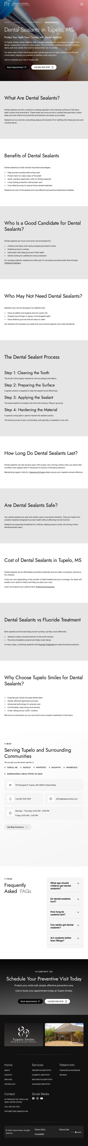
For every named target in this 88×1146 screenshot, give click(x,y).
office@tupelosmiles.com (16, 1111)
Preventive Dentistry (32, 22)
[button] (81, 4)
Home (7, 22)
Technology (10, 1084)
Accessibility (39, 1134)
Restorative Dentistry (42, 1079)
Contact (8, 1075)
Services (17, 22)
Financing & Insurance (45, 587)
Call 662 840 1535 (12, 1107)
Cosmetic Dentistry (41, 1075)
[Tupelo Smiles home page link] (23, 1034)
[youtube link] (41, 1098)
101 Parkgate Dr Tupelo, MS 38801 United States (16, 1100)
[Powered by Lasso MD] (76, 1131)
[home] (17, 4)
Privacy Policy (40, 1129)
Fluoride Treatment (46, 644)
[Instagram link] (37, 1098)
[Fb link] (33, 1098)
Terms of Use (64, 1129)
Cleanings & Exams (37, 472)
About (7, 1070)
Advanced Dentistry (41, 1084)
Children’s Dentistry (12, 263)
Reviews (63, 1075)
